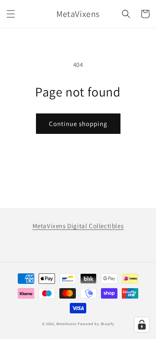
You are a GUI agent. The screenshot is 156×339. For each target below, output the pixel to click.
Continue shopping (78, 124)
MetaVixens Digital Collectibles (78, 226)
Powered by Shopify (96, 323)
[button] (10, 13)
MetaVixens (66, 323)
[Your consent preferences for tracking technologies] (141, 324)
